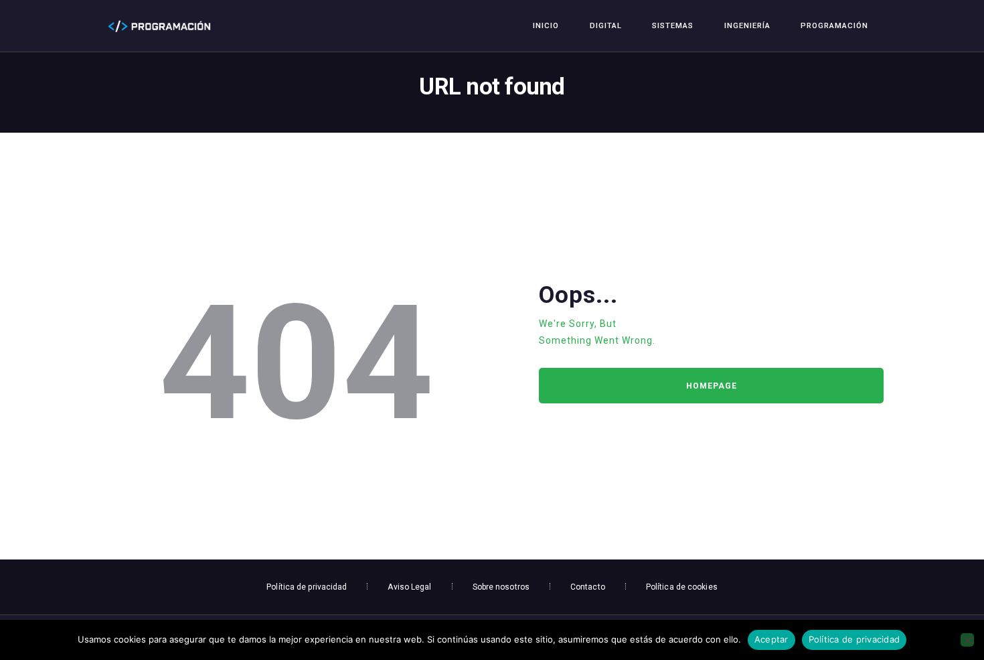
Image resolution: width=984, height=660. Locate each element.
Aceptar (771, 639)
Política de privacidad (854, 639)
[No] (967, 640)
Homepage (711, 386)
